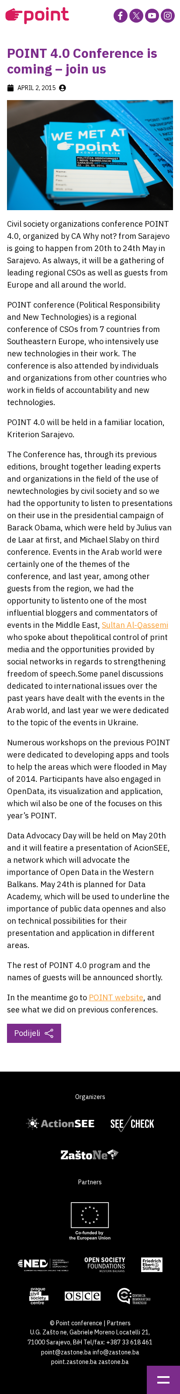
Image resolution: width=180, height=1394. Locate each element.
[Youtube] (152, 16)
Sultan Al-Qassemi (135, 625)
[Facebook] (121, 16)
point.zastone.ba (74, 1362)
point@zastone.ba (66, 1352)
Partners (119, 1323)
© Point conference (76, 1323)
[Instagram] (168, 16)
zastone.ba (113, 1362)
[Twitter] (136, 16)
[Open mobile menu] (163, 1380)
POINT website (116, 997)
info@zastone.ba (116, 1352)
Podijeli (27, 1033)
